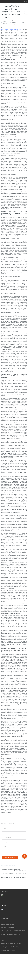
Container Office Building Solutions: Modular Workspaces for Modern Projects (11, 869)
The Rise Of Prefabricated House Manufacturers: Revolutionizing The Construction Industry (8, 873)
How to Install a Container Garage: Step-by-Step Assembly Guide (21, 877)
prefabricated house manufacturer (11, 29)
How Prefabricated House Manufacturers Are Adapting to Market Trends (21, 870)
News (21, 865)
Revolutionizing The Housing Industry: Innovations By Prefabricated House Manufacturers (8, 877)
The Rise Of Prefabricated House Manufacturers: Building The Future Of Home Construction (21, 873)
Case (25, 865)
